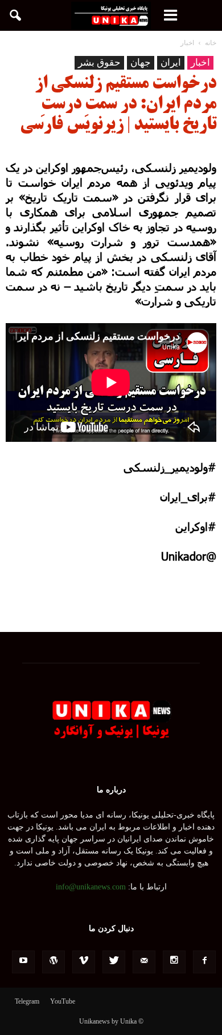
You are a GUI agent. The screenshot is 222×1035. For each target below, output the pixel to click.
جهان (140, 62)
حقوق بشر (99, 62)
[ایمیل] (144, 962)
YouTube (62, 1001)
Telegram (27, 1001)
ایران (171, 62)
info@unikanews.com (91, 887)
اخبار (200, 62)
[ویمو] (83, 962)
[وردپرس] (53, 962)
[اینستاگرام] (174, 962)
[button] (16, 15)
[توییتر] (113, 962)
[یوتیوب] (23, 962)
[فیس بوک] (204, 962)
